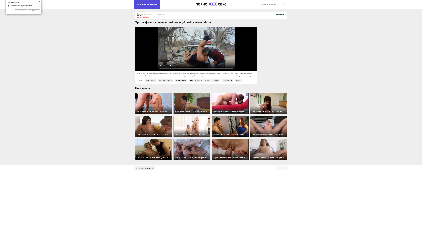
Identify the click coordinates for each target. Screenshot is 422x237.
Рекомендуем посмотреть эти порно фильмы (151, 14)
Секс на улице (227, 80)
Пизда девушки (195, 80)
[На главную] (211, 4)
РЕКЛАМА (280, 14)
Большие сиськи (181, 80)
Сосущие (216, 80)
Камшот (238, 80)
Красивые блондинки (165, 80)
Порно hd (140, 15)
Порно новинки (150, 80)
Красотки (207, 80)
